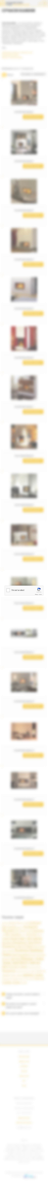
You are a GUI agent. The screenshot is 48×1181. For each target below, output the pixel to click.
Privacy (36, 594)
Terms (40, 594)
